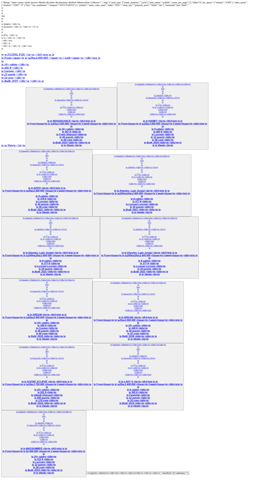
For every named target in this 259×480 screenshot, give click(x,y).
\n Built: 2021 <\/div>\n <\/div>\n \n (47, 211)
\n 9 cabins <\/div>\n (163, 129)
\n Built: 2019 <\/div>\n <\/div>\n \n (104, 276)
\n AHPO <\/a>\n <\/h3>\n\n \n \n (48, 188)
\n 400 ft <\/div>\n (162, 132)
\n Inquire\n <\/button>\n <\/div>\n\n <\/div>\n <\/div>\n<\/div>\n (71, 89)
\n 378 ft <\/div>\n (46, 199)
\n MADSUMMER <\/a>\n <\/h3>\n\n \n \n (45, 448)
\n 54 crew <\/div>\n (13, 77)
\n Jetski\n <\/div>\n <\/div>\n (142, 167)
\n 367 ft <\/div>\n (71, 132)
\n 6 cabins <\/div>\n (138, 389)
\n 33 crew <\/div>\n (138, 400)
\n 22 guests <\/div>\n (14, 74)
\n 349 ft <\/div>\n (46, 325)
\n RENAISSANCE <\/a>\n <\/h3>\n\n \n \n (73, 121)
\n (50, 57)
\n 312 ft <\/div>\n (43, 459)
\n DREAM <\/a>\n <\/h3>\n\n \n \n (48, 314)
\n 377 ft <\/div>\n (141, 201)
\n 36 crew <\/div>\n (162, 140)
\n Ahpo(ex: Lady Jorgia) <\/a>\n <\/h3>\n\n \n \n (143, 191)
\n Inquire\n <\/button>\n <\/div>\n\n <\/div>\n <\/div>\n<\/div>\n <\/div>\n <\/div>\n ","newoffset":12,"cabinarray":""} (138, 473)
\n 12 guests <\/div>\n (163, 137)
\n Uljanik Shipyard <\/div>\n (47, 395)
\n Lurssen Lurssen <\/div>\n (142, 204)
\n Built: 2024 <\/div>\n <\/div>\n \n (163, 144)
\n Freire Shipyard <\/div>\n (71, 134)
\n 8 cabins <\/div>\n (47, 196)
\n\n (71, 93)
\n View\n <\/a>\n (15, 145)
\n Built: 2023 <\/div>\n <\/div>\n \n (71, 144)
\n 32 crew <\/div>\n (138, 333)
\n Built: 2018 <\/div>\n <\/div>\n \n (47, 404)
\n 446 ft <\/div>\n (12, 67)
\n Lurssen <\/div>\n (13, 71)
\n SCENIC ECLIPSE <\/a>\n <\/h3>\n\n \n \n (48, 381)
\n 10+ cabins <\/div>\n (15, 64)
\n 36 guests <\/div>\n (71, 137)
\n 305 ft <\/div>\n (138, 392)
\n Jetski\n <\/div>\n (162, 95)
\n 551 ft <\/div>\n (46, 392)
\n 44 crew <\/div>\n (71, 140)
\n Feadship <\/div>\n (138, 395)
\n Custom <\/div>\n (47, 328)
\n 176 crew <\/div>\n (47, 400)
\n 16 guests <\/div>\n (47, 204)
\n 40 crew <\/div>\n (47, 333)
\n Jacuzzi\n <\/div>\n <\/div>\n (71, 100)
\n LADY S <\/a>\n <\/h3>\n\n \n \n (139, 381)
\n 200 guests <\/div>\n (47, 398)
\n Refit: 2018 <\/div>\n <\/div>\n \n (47, 337)
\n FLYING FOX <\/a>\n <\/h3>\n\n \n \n (29, 54)
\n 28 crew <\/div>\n (44, 467)
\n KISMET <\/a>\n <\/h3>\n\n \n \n (164, 121)
